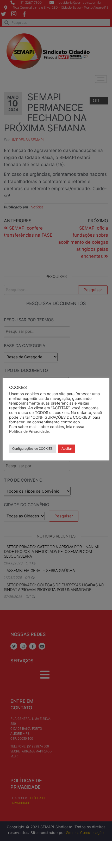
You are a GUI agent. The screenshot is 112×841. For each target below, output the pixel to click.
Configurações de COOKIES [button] (32, 449)
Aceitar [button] (66, 449)
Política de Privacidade (29, 431)
